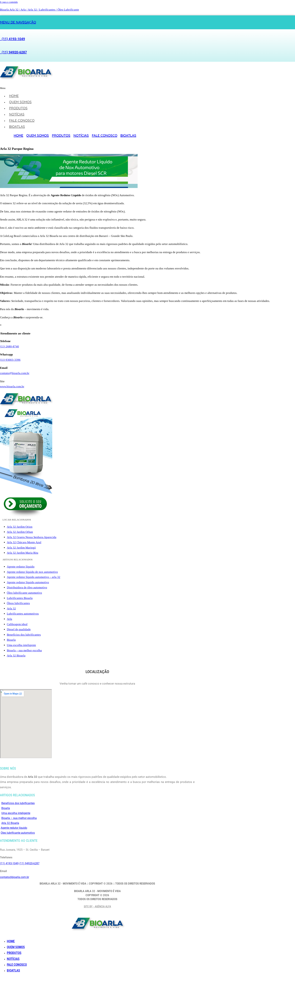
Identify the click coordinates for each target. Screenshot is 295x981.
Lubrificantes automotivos (23, 613)
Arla (9, 619)
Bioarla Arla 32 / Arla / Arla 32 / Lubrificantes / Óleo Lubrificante (39, 9)
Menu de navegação (18, 22)
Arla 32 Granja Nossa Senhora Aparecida (31, 537)
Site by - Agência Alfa (97, 906)
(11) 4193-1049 (12, 39)
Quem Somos (20, 102)
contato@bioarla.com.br (14, 373)
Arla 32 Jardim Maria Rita (22, 552)
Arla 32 (11, 608)
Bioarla (11, 639)
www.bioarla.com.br (12, 386)
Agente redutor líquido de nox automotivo (32, 572)
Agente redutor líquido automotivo (28, 582)
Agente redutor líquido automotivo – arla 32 (33, 577)
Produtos (18, 108)
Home (14, 96)
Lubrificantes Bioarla (20, 598)
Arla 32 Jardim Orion (19, 526)
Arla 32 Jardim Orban (20, 532)
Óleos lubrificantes (18, 603)
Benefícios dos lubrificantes (24, 634)
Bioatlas (17, 126)
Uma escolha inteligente (21, 645)
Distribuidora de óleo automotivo (27, 587)
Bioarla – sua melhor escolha (24, 650)
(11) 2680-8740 (9, 346)
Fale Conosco (21, 120)
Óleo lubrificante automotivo (24, 592)
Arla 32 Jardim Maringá (21, 547)
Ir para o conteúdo (9, 2)
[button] (68, 88)
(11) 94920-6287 (13, 52)
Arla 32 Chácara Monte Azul (24, 542)
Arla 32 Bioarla (16, 655)
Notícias (16, 114)
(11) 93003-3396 (10, 359)
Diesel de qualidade (19, 629)
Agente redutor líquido (20, 566)
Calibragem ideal (17, 624)
